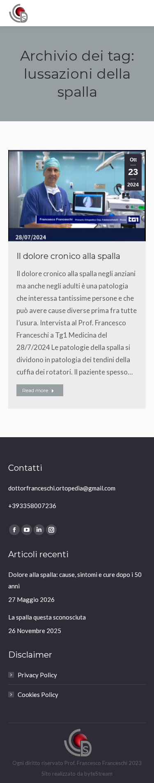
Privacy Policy (37, 675)
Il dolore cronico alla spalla (68, 256)
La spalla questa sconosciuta (47, 617)
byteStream (98, 773)
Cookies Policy (38, 694)
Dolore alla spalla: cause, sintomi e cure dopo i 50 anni (75, 580)
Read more (35, 390)
